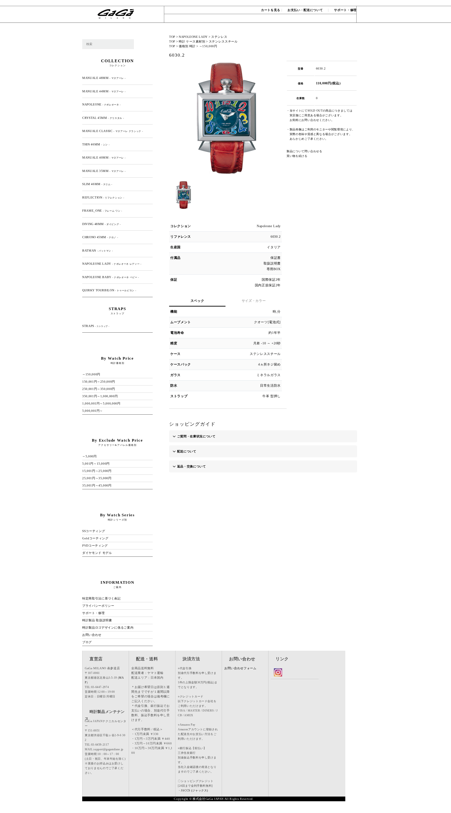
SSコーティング (93, 531)
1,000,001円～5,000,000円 (101, 403)
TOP (172, 37)
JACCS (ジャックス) (194, 790)
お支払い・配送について (305, 10)
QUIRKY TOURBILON (109, 290)
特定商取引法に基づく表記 (101, 598)
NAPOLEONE (101, 104)
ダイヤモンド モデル (97, 553)
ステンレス (219, 37)
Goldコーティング (95, 538)
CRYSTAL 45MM (103, 118)
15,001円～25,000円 (97, 471)
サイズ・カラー (254, 301)
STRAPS (95, 326)
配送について (186, 451)
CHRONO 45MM (100, 237)
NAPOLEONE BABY (110, 277)
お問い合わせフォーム (240, 668)
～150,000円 (208, 46)
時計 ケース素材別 (192, 41)
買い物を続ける (297, 156)
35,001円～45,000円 (97, 485)
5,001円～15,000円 (96, 463)
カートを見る (270, 10)
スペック (197, 301)
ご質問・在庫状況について (196, 436)
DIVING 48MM (101, 224)
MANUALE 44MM (103, 91)
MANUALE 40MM (103, 157)
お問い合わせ (346, 3)
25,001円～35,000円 (97, 478)
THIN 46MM (95, 144)
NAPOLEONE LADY (193, 37)
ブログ (87, 642)
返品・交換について (191, 466)
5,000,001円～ (92, 410)
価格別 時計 (187, 46)
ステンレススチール (223, 41)
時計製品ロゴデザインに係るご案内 (107, 627)
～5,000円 (89, 456)
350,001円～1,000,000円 (100, 396)
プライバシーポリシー (98, 605)
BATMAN (97, 250)
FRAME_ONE (102, 210)
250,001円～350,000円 (98, 389)
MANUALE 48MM (103, 78)
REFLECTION (103, 197)
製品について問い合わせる (304, 151)
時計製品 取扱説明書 (97, 620)
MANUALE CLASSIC (112, 131)
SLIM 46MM (97, 184)
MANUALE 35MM (103, 171)
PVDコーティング (95, 545)
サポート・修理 (345, 10)
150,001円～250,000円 (98, 381)
